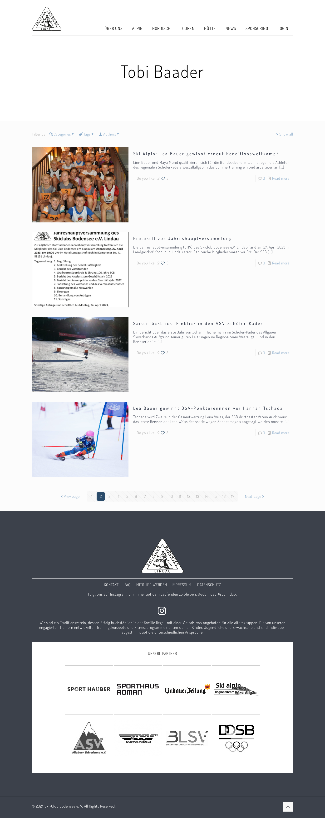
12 (188, 496)
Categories (62, 134)
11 (180, 496)
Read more (281, 178)
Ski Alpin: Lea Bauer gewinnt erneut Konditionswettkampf (206, 153)
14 (206, 496)
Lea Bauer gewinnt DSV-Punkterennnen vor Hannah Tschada (208, 408)
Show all (286, 134)
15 (215, 496)
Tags (87, 134)
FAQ (127, 584)
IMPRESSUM (182, 584)
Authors (109, 134)
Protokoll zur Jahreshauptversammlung (182, 238)
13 (197, 496)
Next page (253, 496)
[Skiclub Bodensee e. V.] (47, 18)
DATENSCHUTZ (209, 584)
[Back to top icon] (288, 807)
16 (224, 496)
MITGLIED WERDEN (151, 584)
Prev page (72, 496)
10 (171, 496)
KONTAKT (111, 584)
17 (232, 496)
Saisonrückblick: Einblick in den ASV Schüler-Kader (198, 323)
